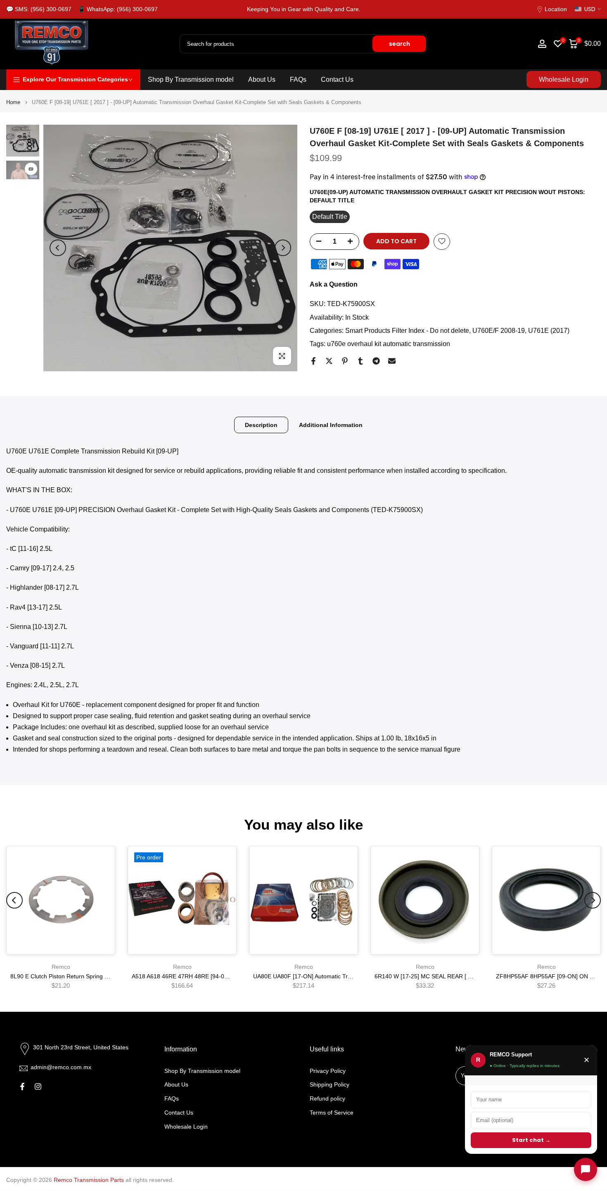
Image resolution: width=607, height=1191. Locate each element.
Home (13, 102)
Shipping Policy (329, 1084)
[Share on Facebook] (313, 361)
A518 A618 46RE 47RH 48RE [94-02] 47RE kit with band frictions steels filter (231, 976)
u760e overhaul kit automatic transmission (388, 343)
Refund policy (327, 1098)
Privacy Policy (328, 1071)
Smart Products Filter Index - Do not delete (407, 330)
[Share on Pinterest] (345, 361)
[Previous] (58, 248)
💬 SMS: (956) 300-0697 (38, 9)
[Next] (283, 248)
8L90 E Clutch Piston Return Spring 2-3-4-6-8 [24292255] (85, 976)
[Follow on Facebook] (22, 1086)
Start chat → (531, 1140)
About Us (261, 79)
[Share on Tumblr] (360, 361)
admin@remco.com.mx (61, 1067)
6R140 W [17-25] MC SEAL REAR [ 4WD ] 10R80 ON (444, 976)
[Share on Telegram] (376, 361)
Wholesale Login (563, 79)
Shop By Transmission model (191, 79)
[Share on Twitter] (329, 361)
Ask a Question (334, 283)
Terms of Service (331, 1112)
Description (261, 425)
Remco (61, 966)
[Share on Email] (392, 361)
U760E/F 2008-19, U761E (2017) (520, 330)
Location (556, 9)
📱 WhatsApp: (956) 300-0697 (118, 9)
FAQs (298, 79)
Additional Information (331, 425)
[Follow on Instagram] (38, 1086)
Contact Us (337, 79)
